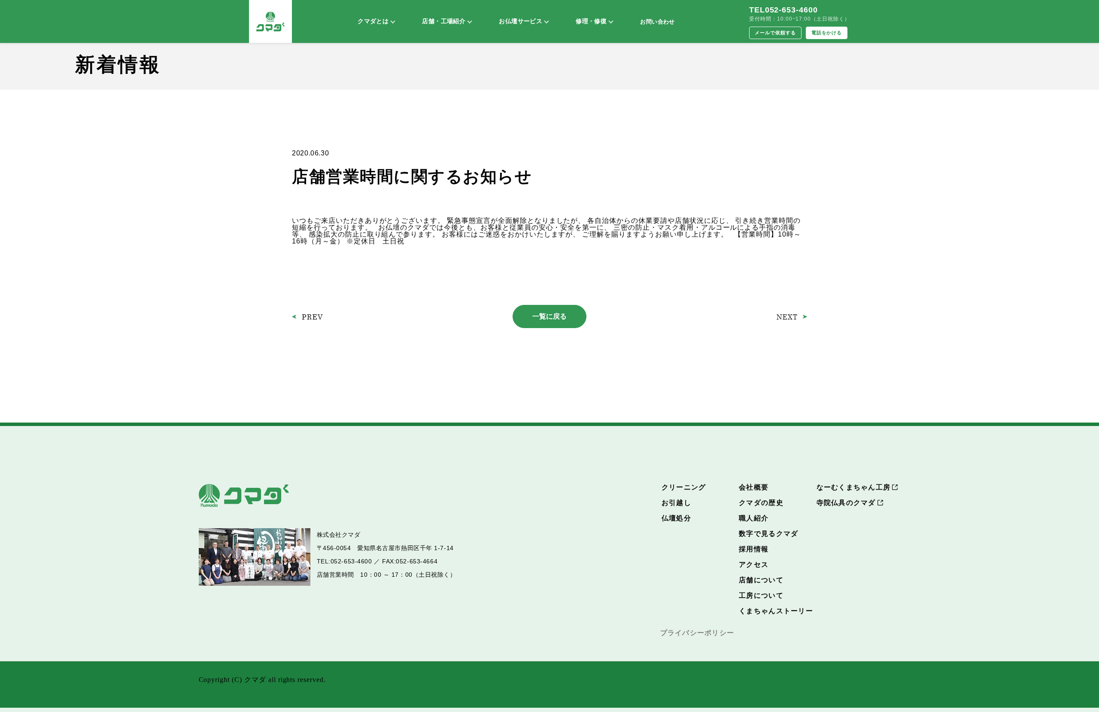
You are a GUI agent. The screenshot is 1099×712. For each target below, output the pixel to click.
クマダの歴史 (761, 502)
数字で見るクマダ (768, 533)
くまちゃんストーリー (776, 611)
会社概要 (753, 487)
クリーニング (684, 487)
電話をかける (826, 32)
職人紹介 (753, 518)
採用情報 (753, 549)
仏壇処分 (676, 518)
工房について (761, 595)
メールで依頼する (775, 32)
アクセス (753, 564)
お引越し (676, 502)
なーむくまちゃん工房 (854, 487)
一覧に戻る (549, 316)
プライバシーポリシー (697, 632)
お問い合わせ (657, 21)
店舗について (761, 580)
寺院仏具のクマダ (846, 502)
